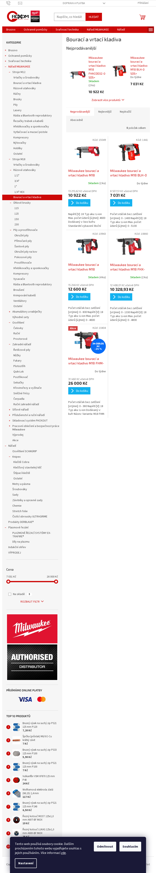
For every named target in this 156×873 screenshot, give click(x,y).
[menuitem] (11, 29)
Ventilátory (20, 301)
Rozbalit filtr (30, 602)
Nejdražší (125, 112)
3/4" (16, 181)
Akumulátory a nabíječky (27, 312)
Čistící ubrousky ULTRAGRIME (29, 517)
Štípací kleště (21, 473)
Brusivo (12, 50)
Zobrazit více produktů (106, 100)
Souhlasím (130, 846)
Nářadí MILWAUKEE (19, 67)
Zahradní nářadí (21, 344)
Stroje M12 (18, 72)
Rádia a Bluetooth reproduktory (32, 116)
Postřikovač (20, 377)
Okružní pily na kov (25, 252)
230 (16, 225)
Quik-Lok (18, 372)
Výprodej (17, 435)
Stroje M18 (18, 159)
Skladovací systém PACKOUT (30, 421)
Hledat (94, 16)
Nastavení (25, 863)
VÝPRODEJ (14, 553)
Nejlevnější (105, 112)
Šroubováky (19, 489)
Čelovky (18, 328)
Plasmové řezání (18, 528)
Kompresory (21, 138)
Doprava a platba (74, 3)
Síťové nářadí (20, 410)
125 (16, 214)
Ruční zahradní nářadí (26, 404)
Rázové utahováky (24, 88)
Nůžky (17, 355)
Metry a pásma (21, 484)
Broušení (18, 290)
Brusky (17, 99)
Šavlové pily (21, 246)
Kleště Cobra (21, 462)
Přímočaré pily (23, 241)
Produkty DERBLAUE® (21, 522)
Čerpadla (18, 399)
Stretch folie (20, 511)
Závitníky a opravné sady (27, 500)
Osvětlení (18, 323)
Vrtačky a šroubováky (26, 78)
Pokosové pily (23, 257)
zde (63, 853)
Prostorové (20, 339)
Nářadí (12, 446)
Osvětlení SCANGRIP (24, 451)
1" (15, 187)
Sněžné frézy (21, 393)
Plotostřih (19, 366)
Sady (15, 495)
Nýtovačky (19, 143)
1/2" (16, 176)
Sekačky (18, 383)
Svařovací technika (19, 61)
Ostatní (17, 154)
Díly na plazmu (20, 542)
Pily (15, 105)
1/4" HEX (19, 192)
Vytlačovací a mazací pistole (30, 132)
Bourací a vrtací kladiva (27, 83)
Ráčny (17, 94)
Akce (15, 440)
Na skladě (21, 594)
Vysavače (19, 279)
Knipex (16, 457)
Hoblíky (17, 148)
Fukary (17, 361)
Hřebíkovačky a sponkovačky (31, 127)
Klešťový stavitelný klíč (27, 468)
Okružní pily (21, 235)
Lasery (17, 110)
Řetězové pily (21, 350)
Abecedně (76, 120)
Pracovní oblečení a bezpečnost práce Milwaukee (35, 428)
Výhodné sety (20, 317)
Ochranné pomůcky (20, 56)
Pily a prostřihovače (25, 230)
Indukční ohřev (17, 547)
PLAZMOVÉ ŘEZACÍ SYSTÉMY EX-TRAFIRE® (31, 535)
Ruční (16, 333)
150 (16, 219)
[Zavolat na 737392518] (12, 3)
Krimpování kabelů (24, 295)
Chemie (17, 506)
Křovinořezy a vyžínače (27, 388)
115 (16, 208)
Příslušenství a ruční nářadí (28, 415)
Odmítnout (105, 846)
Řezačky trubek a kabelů (28, 121)
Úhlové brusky (22, 203)
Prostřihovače (23, 263)
